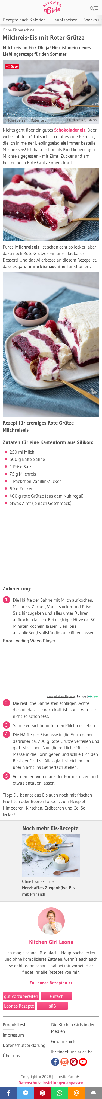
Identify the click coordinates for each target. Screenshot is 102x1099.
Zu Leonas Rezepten (49, 982)
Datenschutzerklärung (24, 1045)
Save (14, 66)
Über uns (11, 1055)
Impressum (13, 1035)
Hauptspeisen (64, 20)
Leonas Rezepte (19, 1006)
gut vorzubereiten (21, 996)
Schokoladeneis (69, 130)
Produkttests (15, 1024)
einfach (56, 996)
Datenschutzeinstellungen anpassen (51, 1082)
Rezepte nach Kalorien (24, 20)
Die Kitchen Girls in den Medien (73, 1028)
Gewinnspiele (63, 1041)
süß (52, 1006)
